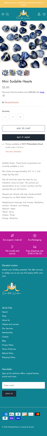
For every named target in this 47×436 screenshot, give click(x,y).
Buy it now (23, 137)
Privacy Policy (7, 345)
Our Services (7, 328)
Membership (7, 332)
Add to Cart (23, 128)
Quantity (5, 111)
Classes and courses (10, 324)
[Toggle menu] (3, 14)
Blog (4, 340)
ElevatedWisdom (12, 102)
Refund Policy (7, 353)
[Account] (38, 14)
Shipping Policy (8, 357)
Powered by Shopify (27, 427)
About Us (6, 320)
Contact (5, 336)
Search (5, 311)
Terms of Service (9, 349)
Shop (4, 316)
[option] (23, 44)
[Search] (8, 14)
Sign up (9, 393)
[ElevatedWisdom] (23, 14)
